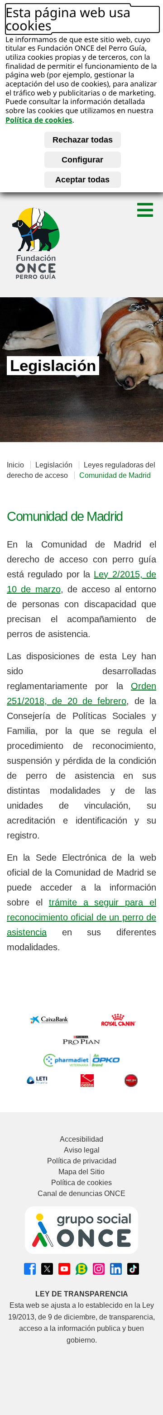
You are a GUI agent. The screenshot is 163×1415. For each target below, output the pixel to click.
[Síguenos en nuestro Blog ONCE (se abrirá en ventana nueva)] (81, 1269)
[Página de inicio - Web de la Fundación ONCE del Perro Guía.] (36, 243)
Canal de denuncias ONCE (81, 1193)
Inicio (15, 465)
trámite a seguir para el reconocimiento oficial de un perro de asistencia (81, 917)
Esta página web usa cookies (67, 19)
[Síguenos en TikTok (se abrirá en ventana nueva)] (133, 1269)
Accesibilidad (81, 1139)
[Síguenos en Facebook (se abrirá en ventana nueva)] (30, 1269)
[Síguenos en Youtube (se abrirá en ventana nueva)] (64, 1269)
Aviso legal (82, 1150)
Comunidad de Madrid (115, 475)
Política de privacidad (81, 1161)
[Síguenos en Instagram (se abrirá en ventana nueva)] (98, 1269)
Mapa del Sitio (81, 1172)
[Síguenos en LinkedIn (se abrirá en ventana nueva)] (116, 1269)
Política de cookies (38, 119)
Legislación (53, 465)
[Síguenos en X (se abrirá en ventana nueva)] (47, 1269)
